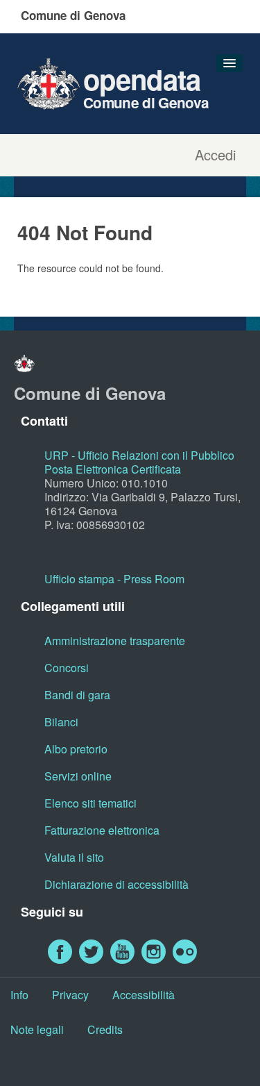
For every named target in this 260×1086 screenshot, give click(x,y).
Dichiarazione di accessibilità (116, 884)
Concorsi (66, 668)
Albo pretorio (75, 749)
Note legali (37, 1029)
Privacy (70, 995)
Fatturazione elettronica (101, 830)
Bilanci (61, 722)
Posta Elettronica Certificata (112, 469)
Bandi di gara (77, 695)
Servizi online (78, 776)
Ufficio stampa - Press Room (114, 579)
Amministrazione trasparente (114, 641)
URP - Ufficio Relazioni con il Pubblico (139, 455)
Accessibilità (143, 995)
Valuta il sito (74, 857)
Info (19, 995)
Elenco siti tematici (90, 803)
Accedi (215, 155)
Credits (105, 1029)
